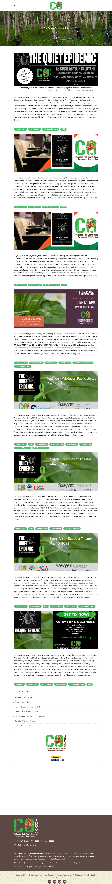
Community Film (36, 362)
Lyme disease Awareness (83, 362)
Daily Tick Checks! (22, 702)
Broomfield (20, 684)
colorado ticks (21, 362)
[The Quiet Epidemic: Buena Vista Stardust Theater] (56, 552)
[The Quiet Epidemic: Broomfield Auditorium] (56, 630)
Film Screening (35, 285)
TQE (63, 129)
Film (31, 444)
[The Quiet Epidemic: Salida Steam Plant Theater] (56, 471)
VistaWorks (56, 878)
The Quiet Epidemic (51, 129)
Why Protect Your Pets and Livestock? (30, 716)
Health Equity (42, 444)
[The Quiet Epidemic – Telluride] (56, 390)
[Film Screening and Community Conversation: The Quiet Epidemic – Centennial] (56, 153)
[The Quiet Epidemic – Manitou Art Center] (56, 308)
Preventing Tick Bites (23, 698)
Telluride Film (86, 444)
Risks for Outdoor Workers (25, 721)
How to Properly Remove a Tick (27, 707)
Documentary (20, 129)
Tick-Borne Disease (40, 448)
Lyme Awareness (57, 444)
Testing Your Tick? (22, 726)
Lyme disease (34, 129)
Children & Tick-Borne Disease (27, 712)
